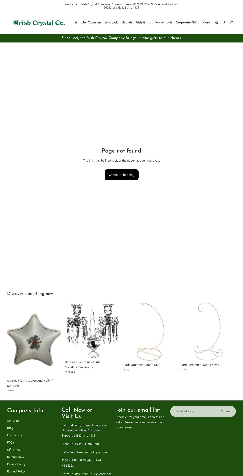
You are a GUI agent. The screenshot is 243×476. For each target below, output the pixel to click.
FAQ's (10, 442)
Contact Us (14, 435)
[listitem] (206, 23)
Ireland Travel (16, 457)
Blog (10, 428)
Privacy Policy (16, 464)
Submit (226, 411)
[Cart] (232, 23)
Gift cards (13, 450)
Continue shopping (121, 175)
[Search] (217, 23)
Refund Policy (16, 471)
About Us (13, 421)
